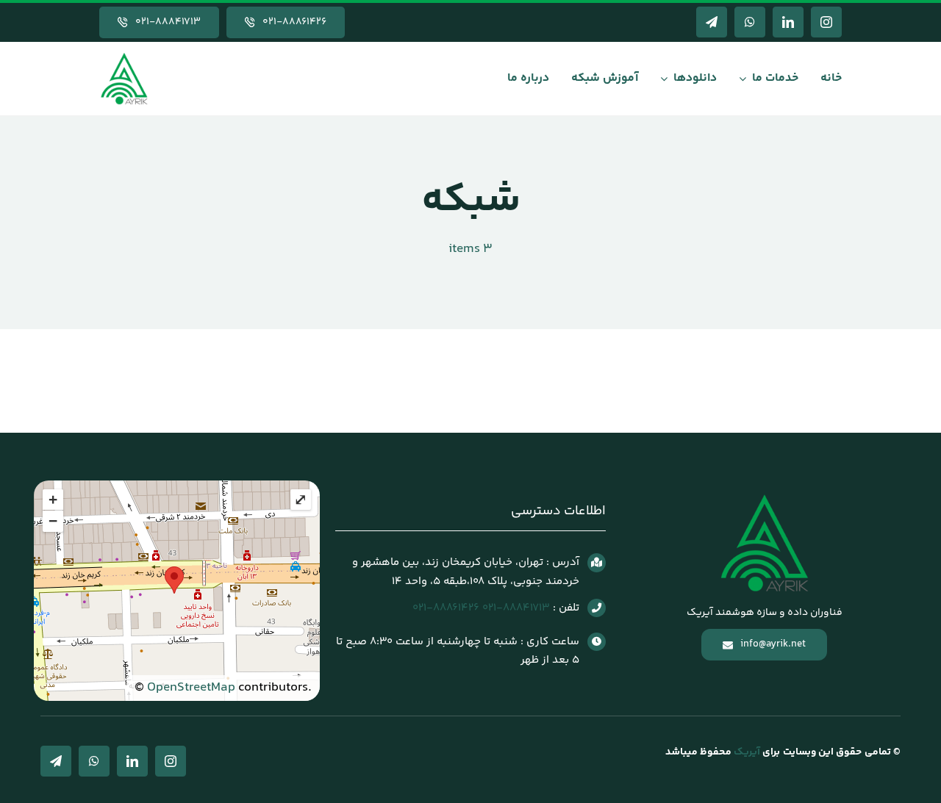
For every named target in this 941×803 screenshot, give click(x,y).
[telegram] (711, 22)
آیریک (745, 752)
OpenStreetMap (191, 687)
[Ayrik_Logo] (124, 56)
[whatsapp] (749, 22)
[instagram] (826, 22)
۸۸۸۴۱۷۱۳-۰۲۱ (516, 607)
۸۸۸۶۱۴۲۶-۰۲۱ (445, 607)
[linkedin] (788, 22)
